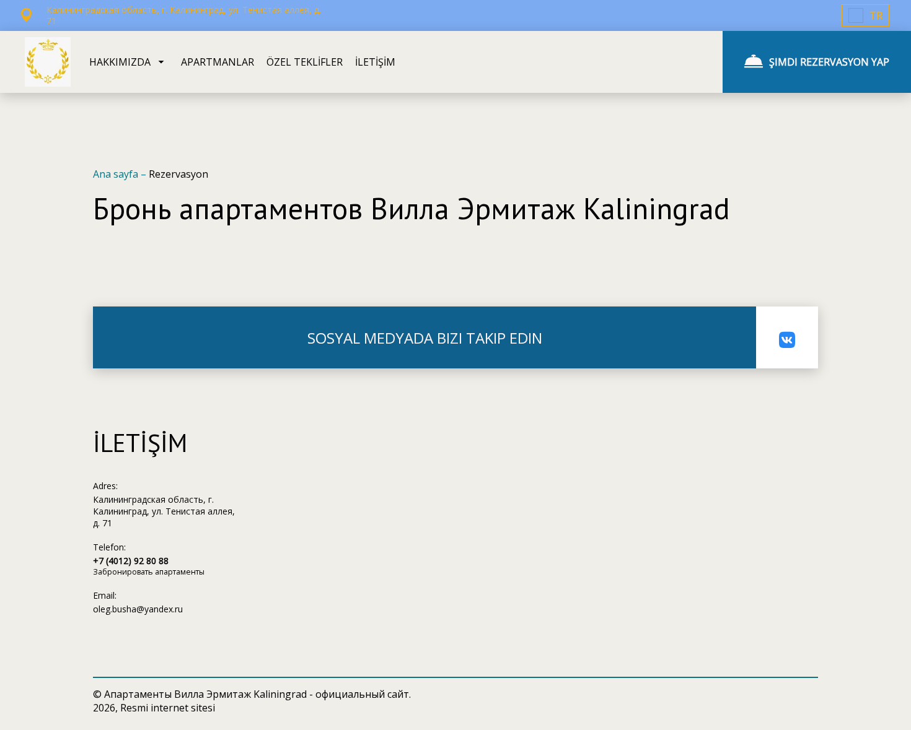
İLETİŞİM (375, 62)
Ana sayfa (117, 174)
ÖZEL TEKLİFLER (304, 62)
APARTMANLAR (217, 62)
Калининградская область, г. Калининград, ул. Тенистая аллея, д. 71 (164, 511)
